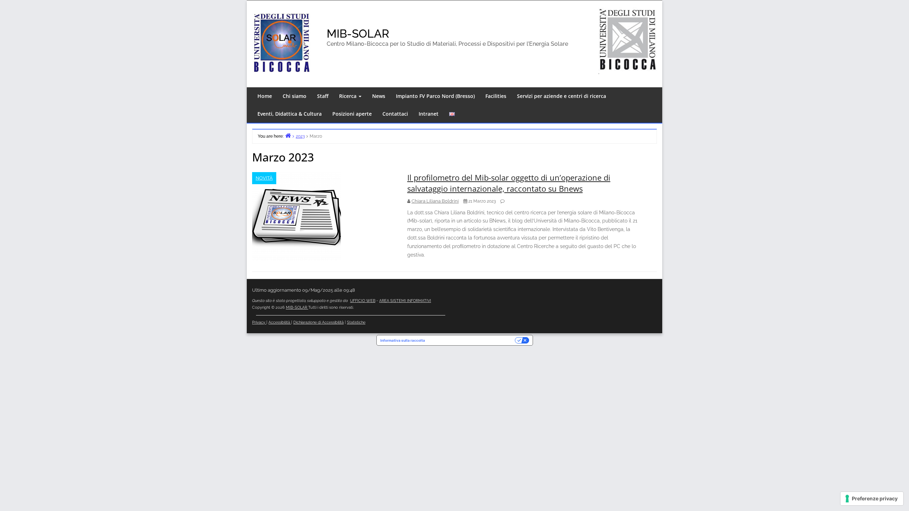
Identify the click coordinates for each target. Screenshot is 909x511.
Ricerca (348, 96)
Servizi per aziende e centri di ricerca (561, 96)
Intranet (429, 113)
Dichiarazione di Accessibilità (318, 322)
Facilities (495, 96)
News (378, 96)
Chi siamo (294, 96)
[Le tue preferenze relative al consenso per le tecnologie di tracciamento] (871, 498)
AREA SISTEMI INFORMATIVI (405, 300)
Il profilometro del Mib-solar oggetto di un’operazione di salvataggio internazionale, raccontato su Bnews (508, 183)
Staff (322, 96)
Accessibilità (279, 322)
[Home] (288, 135)
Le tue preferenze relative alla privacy (472, 340)
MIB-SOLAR (358, 33)
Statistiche (356, 322)
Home (264, 96)
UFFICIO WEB (362, 300)
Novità (264, 178)
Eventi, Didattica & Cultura (289, 113)
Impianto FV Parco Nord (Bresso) (435, 96)
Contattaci (395, 113)
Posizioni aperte (352, 113)
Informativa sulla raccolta (402, 340)
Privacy (259, 322)
